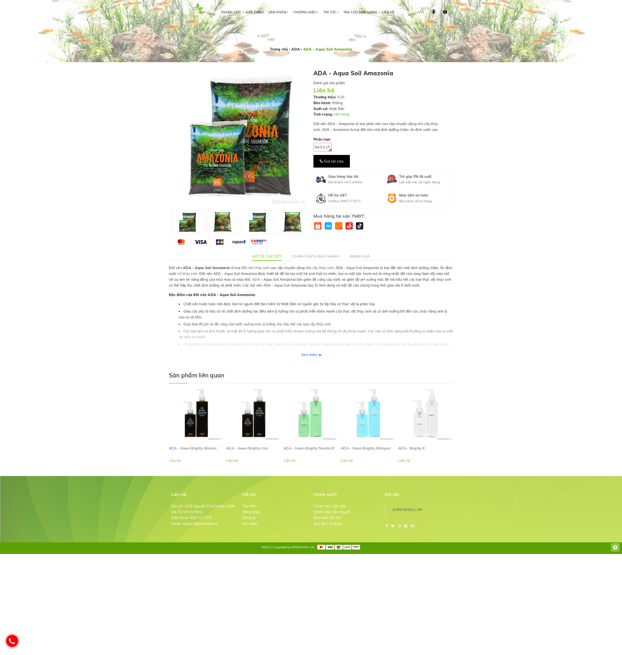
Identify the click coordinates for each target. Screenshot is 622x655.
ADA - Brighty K (411, 448)
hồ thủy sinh (187, 274)
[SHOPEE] (317, 225)
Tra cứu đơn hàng (360, 12)
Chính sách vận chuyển (332, 512)
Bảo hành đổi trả (326, 518)
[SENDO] (349, 225)
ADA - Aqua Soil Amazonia (206, 268)
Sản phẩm (277, 12)
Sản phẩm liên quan (196, 375)
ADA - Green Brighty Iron (247, 448)
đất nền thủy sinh (255, 268)
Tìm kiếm (249, 506)
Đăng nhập (251, 512)
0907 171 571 (201, 518)
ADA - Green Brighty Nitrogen (365, 448)
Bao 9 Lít (322, 147)
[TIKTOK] (359, 225)
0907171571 (351, 201)
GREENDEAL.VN (407, 509)
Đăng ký (249, 518)
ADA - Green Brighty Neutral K (309, 448)
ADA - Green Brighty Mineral (192, 448)
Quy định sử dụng (327, 523)
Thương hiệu (305, 12)
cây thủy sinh (323, 268)
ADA (341, 97)
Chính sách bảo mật (329, 506)
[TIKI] (328, 225)
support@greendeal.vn (200, 523)
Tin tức (330, 12)
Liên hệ (388, 12)
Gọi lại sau (333, 161)
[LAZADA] (338, 225)
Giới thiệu (255, 12)
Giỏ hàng (249, 523)
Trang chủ (231, 12)
